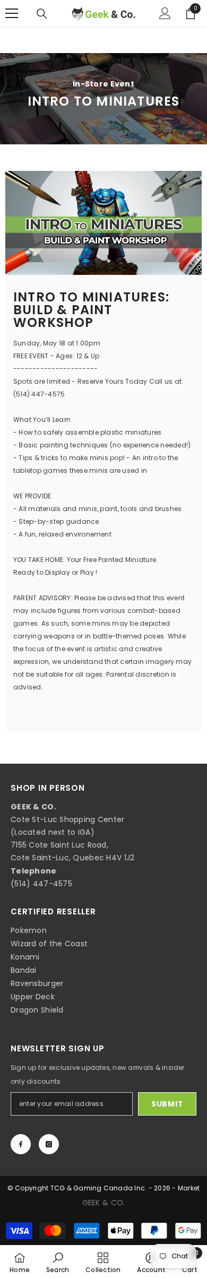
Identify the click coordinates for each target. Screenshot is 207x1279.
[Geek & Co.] (103, 223)
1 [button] (99, 261)
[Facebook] (21, 1144)
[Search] (42, 13)
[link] (58, 1262)
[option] (103, 223)
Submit (167, 1104)
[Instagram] (49, 1144)
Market (189, 1187)
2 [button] (109, 261)
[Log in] (165, 13)
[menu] (11, 13)
